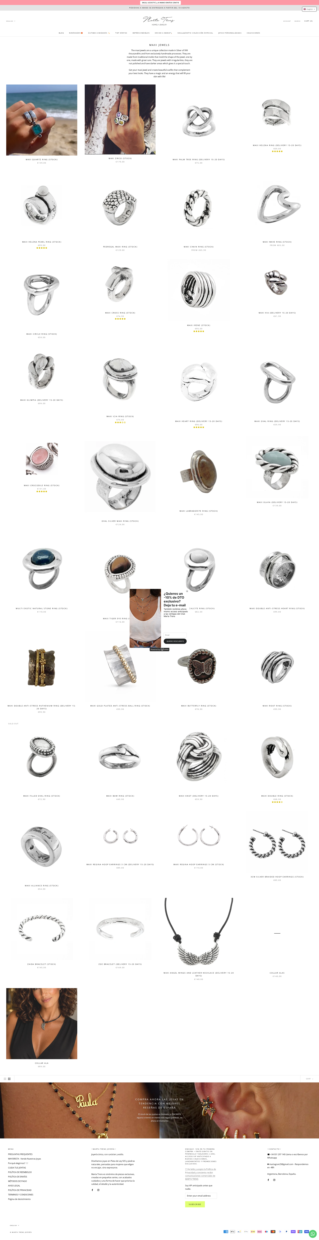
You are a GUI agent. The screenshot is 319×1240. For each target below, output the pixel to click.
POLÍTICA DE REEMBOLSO (20, 1172)
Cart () (308, 21)
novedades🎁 (76, 33)
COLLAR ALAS (277, 973)
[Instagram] (98, 1189)
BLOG (61, 33)
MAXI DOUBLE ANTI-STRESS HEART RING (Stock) (277, 608)
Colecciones (253, 33)
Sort (309, 1079)
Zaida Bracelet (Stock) (41, 964)
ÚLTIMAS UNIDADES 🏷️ (99, 33)
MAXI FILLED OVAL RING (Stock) (41, 796)
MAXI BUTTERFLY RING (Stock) (198, 706)
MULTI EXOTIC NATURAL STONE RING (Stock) (42, 608)
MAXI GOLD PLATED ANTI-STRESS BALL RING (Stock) (120, 706)
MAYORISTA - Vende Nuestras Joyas (24, 1158)
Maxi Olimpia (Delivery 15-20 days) (41, 400)
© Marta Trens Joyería (21, 1232)
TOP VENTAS (121, 33)
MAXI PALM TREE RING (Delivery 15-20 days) (199, 159)
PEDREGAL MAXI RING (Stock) (120, 247)
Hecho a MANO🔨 (163, 33)
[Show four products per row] (9, 1079)
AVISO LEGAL (14, 1185)
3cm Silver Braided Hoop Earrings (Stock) (277, 877)
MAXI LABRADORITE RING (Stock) (199, 511)
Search (297, 21)
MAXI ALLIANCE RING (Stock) (42, 885)
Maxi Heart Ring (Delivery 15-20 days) (198, 421)
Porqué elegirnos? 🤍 (18, 1163)
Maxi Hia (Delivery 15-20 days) (277, 313)
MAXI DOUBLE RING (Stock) (277, 796)
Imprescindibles (141, 33)
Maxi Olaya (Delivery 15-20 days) (277, 502)
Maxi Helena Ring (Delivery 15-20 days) (277, 145)
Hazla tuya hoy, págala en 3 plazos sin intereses (159, 8)
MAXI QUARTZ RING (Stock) (42, 159)
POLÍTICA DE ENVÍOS (17, 1176)
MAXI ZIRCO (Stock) (120, 158)
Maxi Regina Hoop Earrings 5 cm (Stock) (198, 864)
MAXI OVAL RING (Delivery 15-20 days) (277, 421)
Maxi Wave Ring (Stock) (277, 242)
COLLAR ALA (42, 1063)
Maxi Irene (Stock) (198, 325)
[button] (309, 9)
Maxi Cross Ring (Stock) (120, 313)
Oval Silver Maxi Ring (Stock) (120, 521)
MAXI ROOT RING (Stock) (277, 706)
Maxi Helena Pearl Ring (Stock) (41, 242)
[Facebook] (92, 1189)
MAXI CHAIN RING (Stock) (199, 247)
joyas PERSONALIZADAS (230, 33)
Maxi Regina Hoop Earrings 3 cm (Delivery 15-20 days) (120, 864)
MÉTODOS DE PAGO (17, 1181)
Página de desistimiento (19, 1199)
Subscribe (195, 1204)
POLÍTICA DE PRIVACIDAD (20, 1190)
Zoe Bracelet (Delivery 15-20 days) (120, 964)
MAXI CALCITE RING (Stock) (199, 608)
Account (287, 21)
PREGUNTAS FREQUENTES (20, 1154)
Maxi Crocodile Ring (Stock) (42, 485)
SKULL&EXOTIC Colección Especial (195, 33)
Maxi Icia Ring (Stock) (120, 416)
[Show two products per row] (5, 1079)
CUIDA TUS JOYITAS (17, 1167)
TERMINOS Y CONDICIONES (20, 1194)
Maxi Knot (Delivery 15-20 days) (199, 796)
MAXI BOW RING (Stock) (120, 796)
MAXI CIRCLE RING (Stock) (41, 334)
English (9, 21)
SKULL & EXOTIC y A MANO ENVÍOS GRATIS (160, 3)
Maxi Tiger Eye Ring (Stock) (120, 618)
